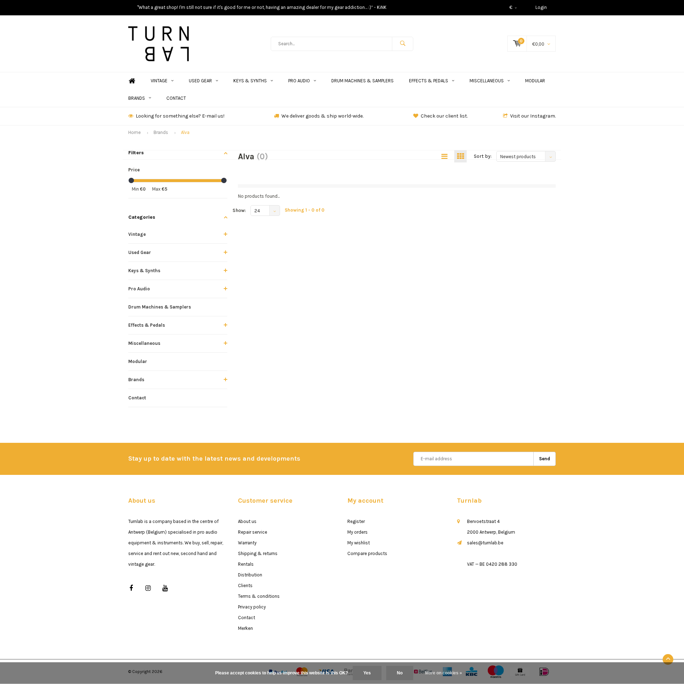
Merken (245, 628)
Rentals (246, 564)
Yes (367, 672)
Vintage (159, 80)
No (400, 672)
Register (356, 521)
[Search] (402, 44)
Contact (176, 98)
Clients (245, 585)
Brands (136, 98)
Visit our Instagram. (533, 116)
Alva (185, 132)
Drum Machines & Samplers (362, 80)
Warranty (247, 542)
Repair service (252, 532)
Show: (239, 210)
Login (541, 7)
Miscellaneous (487, 80)
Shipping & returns (258, 553)
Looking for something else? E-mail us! (180, 116)
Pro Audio (299, 80)
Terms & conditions (259, 596)
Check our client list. (444, 116)
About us (247, 521)
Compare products (367, 553)
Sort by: (483, 156)
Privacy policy (252, 607)
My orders (357, 532)
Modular (535, 80)
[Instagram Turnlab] (148, 588)
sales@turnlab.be (485, 542)
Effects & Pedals (428, 80)
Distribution (250, 574)
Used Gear (200, 80)
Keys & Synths (250, 80)
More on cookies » (443, 672)
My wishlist (358, 542)
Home (131, 81)
